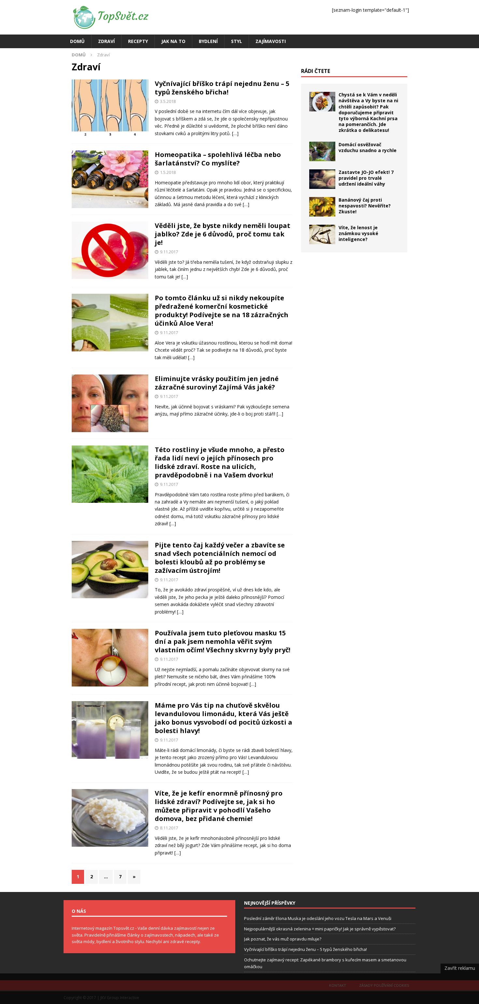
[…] (235, 133)
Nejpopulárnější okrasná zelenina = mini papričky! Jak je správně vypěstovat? (320, 929)
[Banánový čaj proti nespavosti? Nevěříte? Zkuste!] (322, 207)
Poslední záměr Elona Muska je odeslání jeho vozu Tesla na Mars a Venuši (317, 918)
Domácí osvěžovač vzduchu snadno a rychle (368, 147)
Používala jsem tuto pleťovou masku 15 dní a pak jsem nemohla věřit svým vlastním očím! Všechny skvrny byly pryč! (222, 641)
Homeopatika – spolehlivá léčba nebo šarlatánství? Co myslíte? (218, 158)
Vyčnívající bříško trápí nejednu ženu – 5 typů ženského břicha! (222, 87)
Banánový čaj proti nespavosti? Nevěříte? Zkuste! (365, 206)
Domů (77, 41)
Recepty (138, 41)
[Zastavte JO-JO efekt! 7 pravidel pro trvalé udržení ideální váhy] (322, 179)
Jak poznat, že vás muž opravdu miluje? (282, 939)
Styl (236, 41)
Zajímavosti (270, 41)
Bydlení (208, 41)
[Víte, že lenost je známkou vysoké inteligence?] (322, 234)
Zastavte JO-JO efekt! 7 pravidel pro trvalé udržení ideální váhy (366, 178)
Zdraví (106, 41)
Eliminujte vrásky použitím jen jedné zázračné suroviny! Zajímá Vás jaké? (217, 382)
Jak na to (173, 41)
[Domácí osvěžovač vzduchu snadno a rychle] (322, 151)
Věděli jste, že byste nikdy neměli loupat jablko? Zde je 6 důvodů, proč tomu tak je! (222, 234)
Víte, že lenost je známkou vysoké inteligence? (358, 233)
